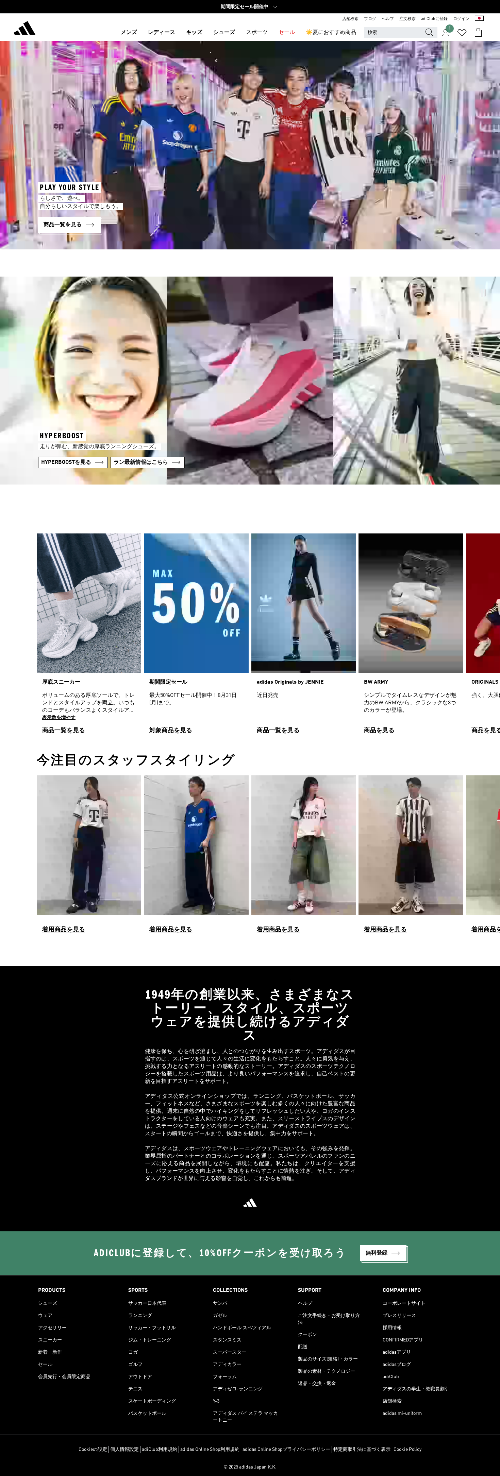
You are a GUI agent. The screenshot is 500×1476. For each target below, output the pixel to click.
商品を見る (379, 730)
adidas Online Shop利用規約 (209, 1449)
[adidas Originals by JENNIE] (303, 636)
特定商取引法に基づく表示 (361, 1449)
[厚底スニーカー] (89, 636)
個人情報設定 (124, 1449)
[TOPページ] (24, 29)
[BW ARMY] (411, 636)
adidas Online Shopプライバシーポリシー (286, 1449)
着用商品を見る (63, 930)
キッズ (194, 32)
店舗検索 (350, 19)
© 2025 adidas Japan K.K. (250, 1467)
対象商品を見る (170, 730)
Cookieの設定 (93, 1449)
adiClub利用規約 (159, 1449)
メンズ (129, 32)
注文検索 (407, 19)
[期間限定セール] (196, 636)
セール (287, 32)
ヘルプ (388, 19)
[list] (250, 636)
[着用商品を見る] (89, 857)
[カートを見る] (478, 32)
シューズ (224, 32)
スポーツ (257, 32)
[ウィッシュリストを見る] (462, 32)
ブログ (370, 19)
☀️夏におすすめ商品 (331, 32)
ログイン (461, 19)
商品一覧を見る (63, 730)
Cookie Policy (407, 1449)
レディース (161, 32)
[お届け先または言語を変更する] (479, 19)
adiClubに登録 (434, 19)
